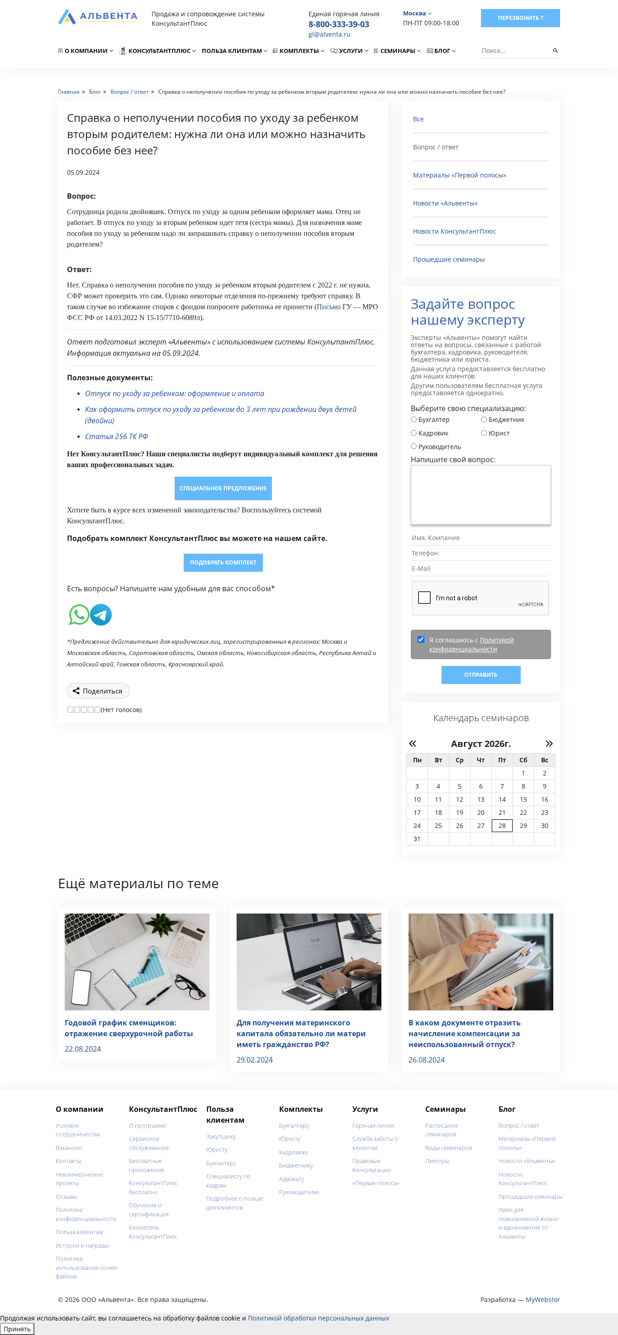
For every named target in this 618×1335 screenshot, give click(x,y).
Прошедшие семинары (449, 259)
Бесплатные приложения (146, 1165)
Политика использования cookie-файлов (87, 1267)
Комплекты (299, 51)
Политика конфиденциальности (86, 1214)
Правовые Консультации (371, 1165)
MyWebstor (543, 1299)
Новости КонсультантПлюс (454, 231)
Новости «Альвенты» (445, 203)
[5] (97, 709)
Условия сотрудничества (78, 1130)
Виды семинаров (448, 1148)
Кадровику (293, 1152)
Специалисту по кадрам (228, 1180)
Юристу (217, 1149)
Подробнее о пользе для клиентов (234, 1202)
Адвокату (291, 1179)
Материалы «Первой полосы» (459, 175)
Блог (442, 51)
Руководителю (299, 1192)
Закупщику (221, 1136)
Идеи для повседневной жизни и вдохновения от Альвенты (528, 1223)
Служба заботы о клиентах (375, 1143)
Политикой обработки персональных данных (318, 1318)
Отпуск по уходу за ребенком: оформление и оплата (174, 393)
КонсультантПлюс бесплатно (153, 1187)
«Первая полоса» (375, 1183)
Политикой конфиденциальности (471, 644)
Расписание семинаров (441, 1130)
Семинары (397, 51)
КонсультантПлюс (159, 51)
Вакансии (69, 1148)
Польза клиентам (232, 51)
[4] (90, 709)
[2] (77, 709)
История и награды (82, 1245)
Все (418, 119)
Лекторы (437, 1161)
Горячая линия (373, 1125)
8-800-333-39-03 (339, 24)
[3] (84, 709)
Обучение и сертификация (149, 1209)
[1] (70, 709)
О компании (86, 51)
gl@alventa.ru (330, 34)
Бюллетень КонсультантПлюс (153, 1231)
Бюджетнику (296, 1165)
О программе (147, 1125)
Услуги (351, 51)
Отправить (481, 675)
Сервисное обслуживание (149, 1143)
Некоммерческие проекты (79, 1178)
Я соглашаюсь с (471, 644)
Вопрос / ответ (519, 1125)
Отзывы (66, 1196)
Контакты (68, 1161)
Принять (17, 1329)
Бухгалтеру (221, 1163)
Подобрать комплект (223, 562)
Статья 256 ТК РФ (116, 436)
